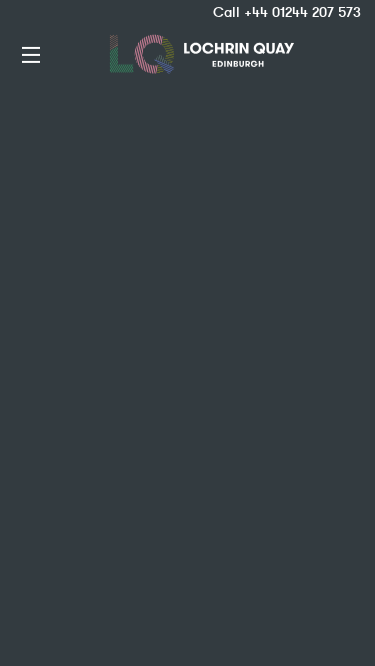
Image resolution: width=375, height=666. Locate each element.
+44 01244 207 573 (302, 12)
